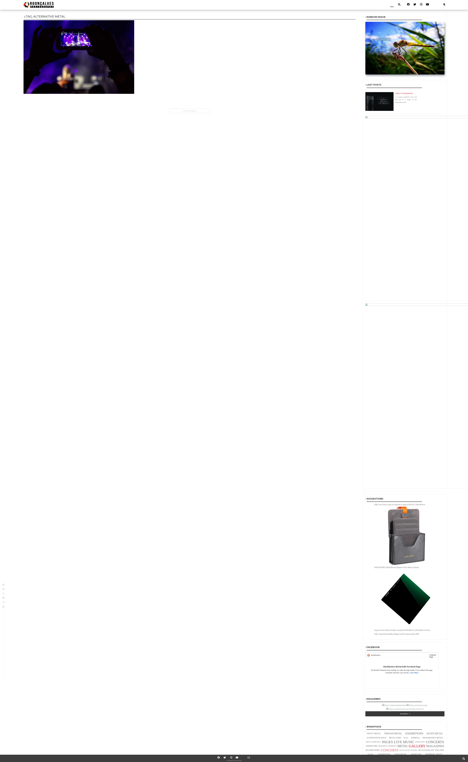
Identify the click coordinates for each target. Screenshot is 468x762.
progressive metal (433, 738)
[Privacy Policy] (3, 606)
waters (370, 754)
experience (392, 746)
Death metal (435, 733)
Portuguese (420, 742)
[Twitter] (225, 757)
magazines (435, 746)
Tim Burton (382, 746)
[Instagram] (231, 757)
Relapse (439, 750)
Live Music (404, 742)
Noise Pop (416, 754)
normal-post (433, 754)
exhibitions (414, 733)
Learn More (414, 673)
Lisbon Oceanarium (404, 93)
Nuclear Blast (426, 750)
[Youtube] (237, 757)
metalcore (395, 738)
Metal (402, 746)
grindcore (371, 746)
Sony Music (401, 754)
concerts (389, 750)
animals (415, 738)
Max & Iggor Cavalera (408, 750)
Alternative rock (376, 738)
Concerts (435, 742)
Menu (392, 7)
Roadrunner (373, 750)
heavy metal (374, 733)
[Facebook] (219, 757)
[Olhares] (434, 4)
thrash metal (393, 733)
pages (387, 742)
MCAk (406, 738)
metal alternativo (373, 742)
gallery (417, 746)
